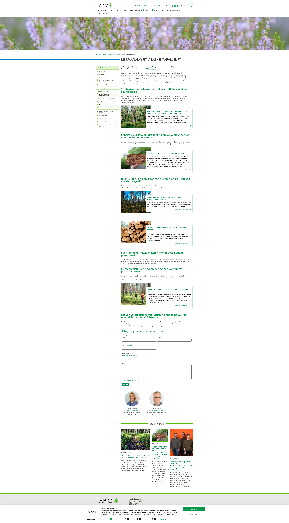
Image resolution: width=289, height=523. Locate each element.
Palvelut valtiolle (116, 10)
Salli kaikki (194, 509)
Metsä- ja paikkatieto (103, 91)
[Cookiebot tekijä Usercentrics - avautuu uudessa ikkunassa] (92, 520)
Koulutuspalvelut (103, 115)
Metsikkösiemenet (104, 105)
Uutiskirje (170, 6)
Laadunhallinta (101, 74)
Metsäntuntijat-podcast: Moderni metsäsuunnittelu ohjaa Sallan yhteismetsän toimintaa (181, 465)
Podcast (148, 10)
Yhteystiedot (102, 13)
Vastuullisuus (101, 71)
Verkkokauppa (184, 6)
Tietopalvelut (102, 119)
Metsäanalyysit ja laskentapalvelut (104, 94)
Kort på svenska (156, 6)
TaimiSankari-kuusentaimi (106, 108)
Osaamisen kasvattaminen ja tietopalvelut (105, 111)
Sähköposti (127, 345)
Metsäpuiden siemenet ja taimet (106, 99)
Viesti (123, 363)
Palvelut (100, 10)
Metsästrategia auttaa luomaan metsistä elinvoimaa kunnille (135, 456)
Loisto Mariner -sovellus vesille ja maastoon (108, 125)
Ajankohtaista (134, 10)
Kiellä (194, 519)
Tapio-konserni (172, 10)
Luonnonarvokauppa (105, 85)
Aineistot (157, 10)
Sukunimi (159, 337)
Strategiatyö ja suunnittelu (104, 88)
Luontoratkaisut (101, 77)
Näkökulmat (155, 443)
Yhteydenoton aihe (126, 353)
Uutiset (172, 458)
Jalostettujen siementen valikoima (108, 102)
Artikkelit (124, 452)
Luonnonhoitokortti (104, 122)
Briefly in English (139, 6)
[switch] (127, 519)
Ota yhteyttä (151, 69)
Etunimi (123, 337)
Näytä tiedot (162, 519)
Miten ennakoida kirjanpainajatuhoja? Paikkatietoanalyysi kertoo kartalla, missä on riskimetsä (160, 452)
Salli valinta (194, 514)
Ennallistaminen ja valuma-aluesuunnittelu (106, 81)
